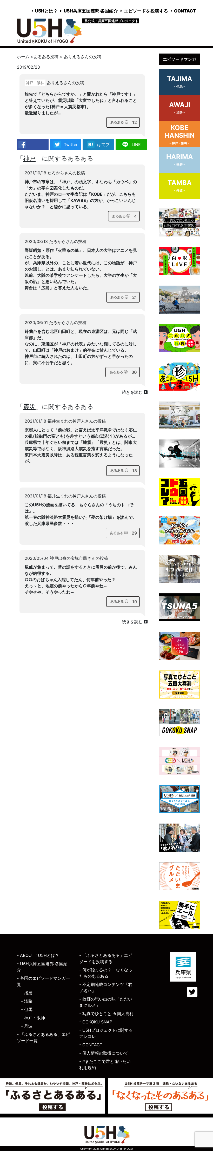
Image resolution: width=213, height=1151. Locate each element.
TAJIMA (179, 81)
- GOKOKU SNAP (95, 1021)
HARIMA (179, 159)
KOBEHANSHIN (179, 134)
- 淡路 (26, 1001)
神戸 (29, 158)
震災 (29, 406)
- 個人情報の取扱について (103, 1053)
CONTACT (185, 11)
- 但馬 (26, 1009)
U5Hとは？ (46, 11)
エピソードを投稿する (146, 11)
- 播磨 (26, 992)
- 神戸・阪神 (33, 1017)
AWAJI (179, 107)
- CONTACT (90, 1044)
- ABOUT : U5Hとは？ (38, 955)
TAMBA (180, 185)
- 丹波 (26, 1026)
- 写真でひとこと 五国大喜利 (106, 1013)
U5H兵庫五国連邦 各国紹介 (91, 11)
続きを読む (133, 392)
